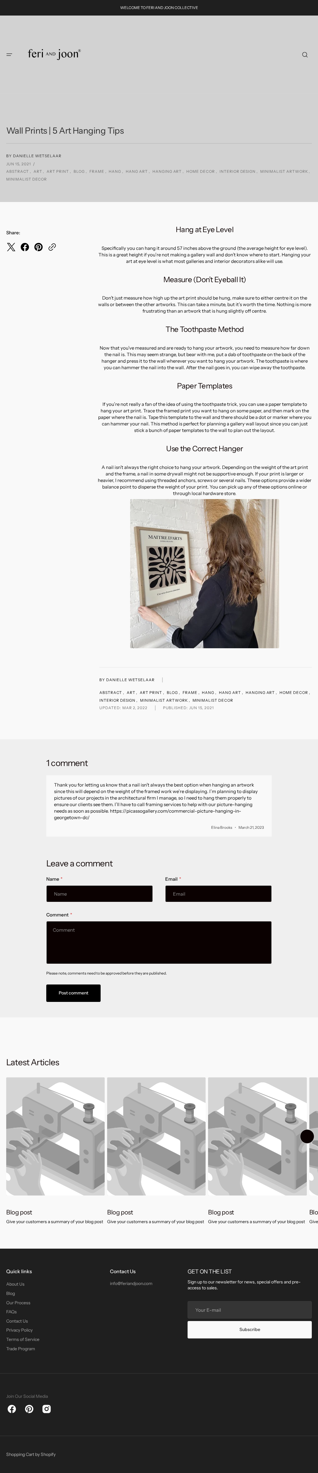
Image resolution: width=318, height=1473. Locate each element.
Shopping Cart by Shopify (31, 1454)
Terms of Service (22, 1339)
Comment (57, 915)
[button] (9, 55)
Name (52, 879)
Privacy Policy (19, 1330)
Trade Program (20, 1348)
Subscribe (249, 1329)
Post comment (73, 993)
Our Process (18, 1303)
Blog (10, 1293)
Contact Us (17, 1321)
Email (171, 879)
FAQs (11, 1312)
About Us (15, 1284)
